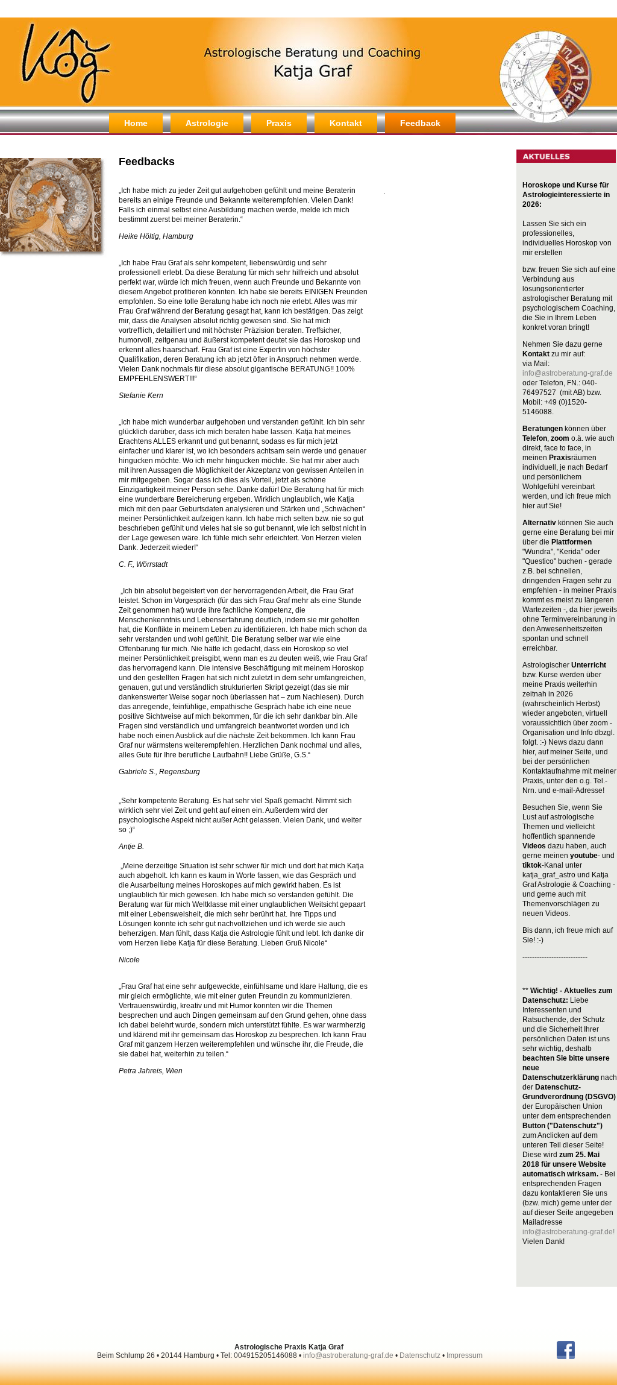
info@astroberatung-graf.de (567, 373)
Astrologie (207, 123)
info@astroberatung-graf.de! (568, 1232)
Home (136, 123)
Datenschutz (419, 1355)
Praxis (279, 123)
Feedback (420, 123)
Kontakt (346, 123)
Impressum (464, 1355)
